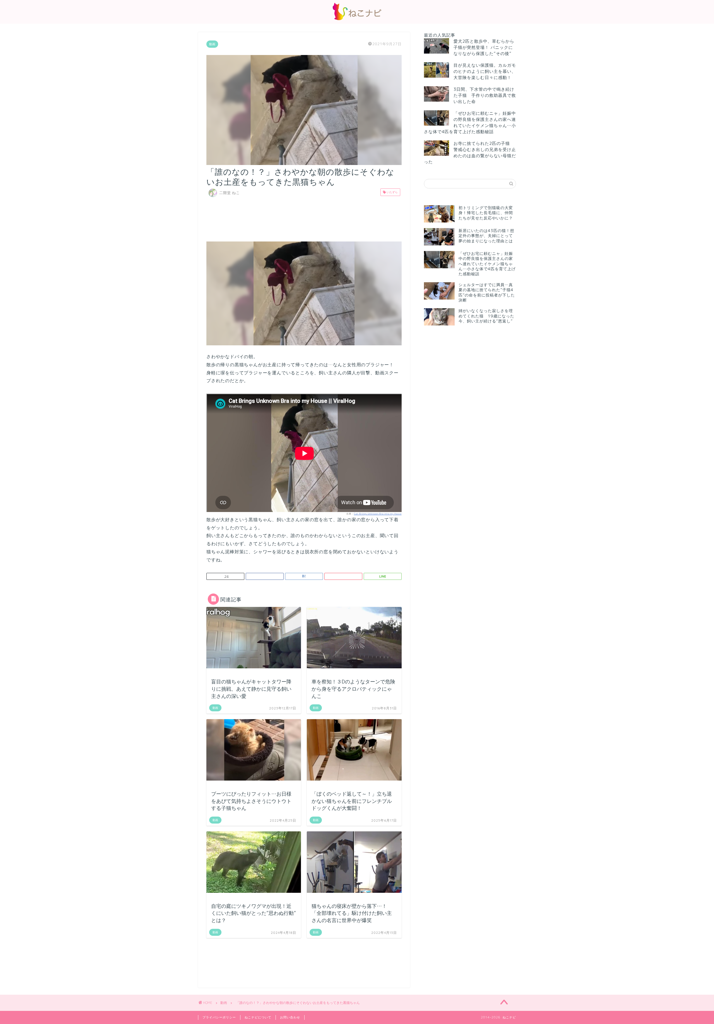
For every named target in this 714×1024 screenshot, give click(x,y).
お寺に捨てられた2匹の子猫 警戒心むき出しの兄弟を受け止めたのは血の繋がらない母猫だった (470, 152)
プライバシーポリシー (219, 1017)
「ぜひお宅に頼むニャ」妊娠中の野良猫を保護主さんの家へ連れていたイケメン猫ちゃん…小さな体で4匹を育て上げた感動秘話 (470, 122)
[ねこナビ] (357, 20)
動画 (212, 44)
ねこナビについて (258, 1017)
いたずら (392, 192)
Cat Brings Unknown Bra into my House (378, 513)
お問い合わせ (290, 1017)
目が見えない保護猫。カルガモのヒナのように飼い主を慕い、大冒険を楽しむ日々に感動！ (485, 71)
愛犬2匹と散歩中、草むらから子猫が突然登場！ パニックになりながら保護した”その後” (484, 47)
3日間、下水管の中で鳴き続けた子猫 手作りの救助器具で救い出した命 (485, 95)
